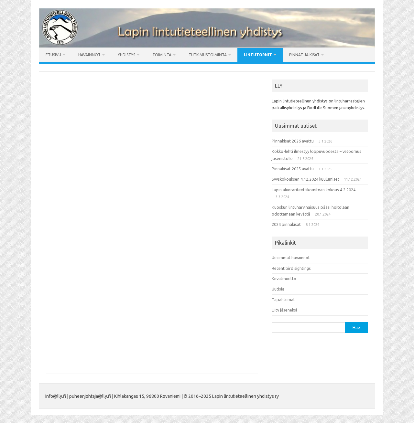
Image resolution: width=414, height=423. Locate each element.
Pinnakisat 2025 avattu (293, 168)
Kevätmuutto (284, 278)
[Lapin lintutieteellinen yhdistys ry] (207, 45)
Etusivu (53, 55)
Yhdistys (126, 55)
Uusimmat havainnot (291, 257)
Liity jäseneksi (284, 310)
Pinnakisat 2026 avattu (293, 141)
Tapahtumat (283, 299)
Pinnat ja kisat (304, 55)
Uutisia (278, 289)
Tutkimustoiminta (208, 55)
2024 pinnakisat (286, 224)
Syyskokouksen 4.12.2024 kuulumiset (305, 179)
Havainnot (89, 55)
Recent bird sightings (291, 268)
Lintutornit (258, 55)
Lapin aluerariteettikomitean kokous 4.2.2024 (313, 189)
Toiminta (161, 55)
